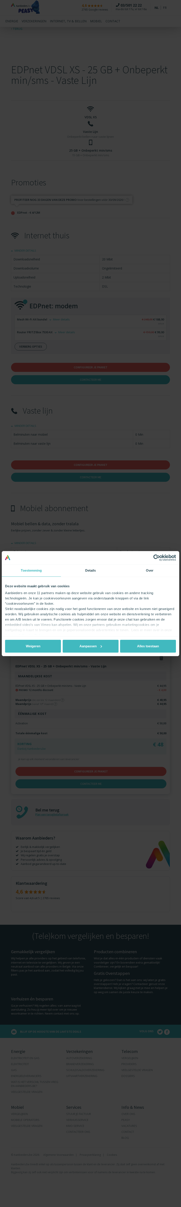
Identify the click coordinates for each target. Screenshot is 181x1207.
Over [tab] (149, 570)
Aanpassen (88, 646)
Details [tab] (90, 570)
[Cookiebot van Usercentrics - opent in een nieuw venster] (156, 557)
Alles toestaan (148, 646)
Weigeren (33, 646)
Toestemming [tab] (31, 570)
